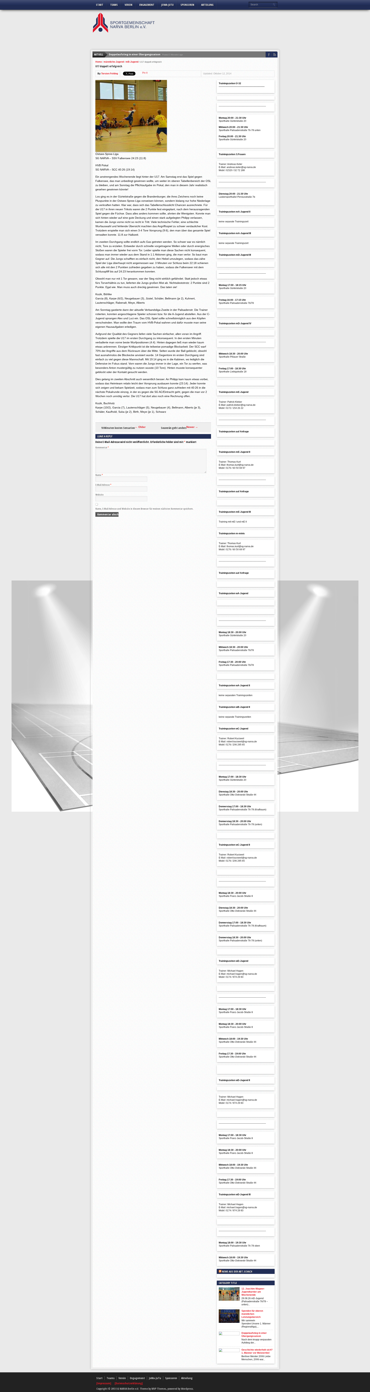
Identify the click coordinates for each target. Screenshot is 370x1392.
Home (98, 61)
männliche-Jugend (114, 61)
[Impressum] (104, 1383)
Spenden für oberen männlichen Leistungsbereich (252, 1314)
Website (99, 494)
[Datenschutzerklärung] (129, 1383)
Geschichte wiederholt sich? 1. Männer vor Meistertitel (256, 1351)
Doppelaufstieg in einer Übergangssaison (134, 54)
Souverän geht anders (173, 428)
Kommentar (102, 447)
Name (99, 475)
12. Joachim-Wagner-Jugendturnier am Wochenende (253, 1291)
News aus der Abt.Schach (237, 1271)
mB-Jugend (132, 61)
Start (99, 5)
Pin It (144, 72)
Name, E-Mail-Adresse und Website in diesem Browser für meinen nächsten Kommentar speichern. (144, 508)
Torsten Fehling (109, 73)
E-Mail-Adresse (103, 484)
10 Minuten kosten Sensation (118, 428)
